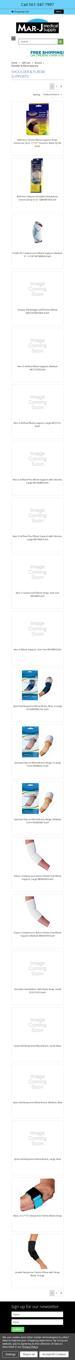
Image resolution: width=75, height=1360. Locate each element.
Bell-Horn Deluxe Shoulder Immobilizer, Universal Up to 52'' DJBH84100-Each (37, 198)
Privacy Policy (30, 1346)
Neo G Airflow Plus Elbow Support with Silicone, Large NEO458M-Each (37, 481)
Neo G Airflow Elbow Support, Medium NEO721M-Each (38, 368)
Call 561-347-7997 (37, 4)
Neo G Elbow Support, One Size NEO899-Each (37, 649)
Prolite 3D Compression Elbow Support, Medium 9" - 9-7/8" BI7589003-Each (37, 254)
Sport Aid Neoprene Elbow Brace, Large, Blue (37, 1159)
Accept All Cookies (54, 1354)
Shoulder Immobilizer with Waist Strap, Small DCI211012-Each (37, 991)
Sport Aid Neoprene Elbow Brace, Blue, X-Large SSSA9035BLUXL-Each (37, 707)
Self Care (26, 62)
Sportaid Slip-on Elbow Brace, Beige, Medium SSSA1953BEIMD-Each (37, 821)
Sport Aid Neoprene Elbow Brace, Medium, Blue (37, 1102)
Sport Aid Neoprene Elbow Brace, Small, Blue (37, 1045)
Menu (59, 11)
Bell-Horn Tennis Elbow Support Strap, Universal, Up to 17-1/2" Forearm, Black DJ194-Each (37, 143)
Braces (38, 62)
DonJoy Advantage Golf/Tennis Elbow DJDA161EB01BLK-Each (37, 311)
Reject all (29, 1354)
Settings (10, 1354)
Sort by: (36, 94)
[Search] (60, 41)
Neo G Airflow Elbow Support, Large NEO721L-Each (37, 424)
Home (14, 62)
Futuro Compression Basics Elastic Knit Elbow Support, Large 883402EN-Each (37, 877)
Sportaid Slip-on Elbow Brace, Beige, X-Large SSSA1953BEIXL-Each (37, 764)
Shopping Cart (21, 11)
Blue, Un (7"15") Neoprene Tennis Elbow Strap (37, 1215)
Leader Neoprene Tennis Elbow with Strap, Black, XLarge (37, 1274)
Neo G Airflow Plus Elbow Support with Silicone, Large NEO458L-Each (37, 538)
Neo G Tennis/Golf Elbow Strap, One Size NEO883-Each (37, 594)
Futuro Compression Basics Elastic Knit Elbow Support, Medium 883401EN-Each (37, 934)
